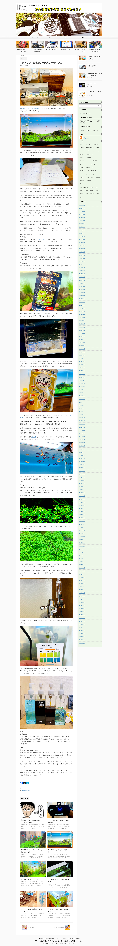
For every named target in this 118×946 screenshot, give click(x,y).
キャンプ (82, 157)
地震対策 (82, 180)
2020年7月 (82, 433)
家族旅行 (89, 180)
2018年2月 (82, 524)
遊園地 (81, 193)
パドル (81, 167)
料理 (97, 187)
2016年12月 (82, 568)
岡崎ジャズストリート (85, 183)
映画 (81, 190)
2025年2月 (82, 261)
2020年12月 (82, 417)
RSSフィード (86, 138)
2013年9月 (82, 624)
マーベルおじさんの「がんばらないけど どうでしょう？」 (59, 941)
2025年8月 (82, 242)
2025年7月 (82, 245)
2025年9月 (82, 239)
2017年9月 (82, 539)
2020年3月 (82, 446)
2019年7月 (82, 471)
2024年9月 (82, 277)
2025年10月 (82, 236)
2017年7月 (82, 546)
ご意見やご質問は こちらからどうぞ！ (89, 130)
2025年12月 (82, 230)
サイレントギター (84, 160)
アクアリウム (24, 788)
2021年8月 (82, 392)
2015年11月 (82, 596)
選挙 (87, 193)
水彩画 (86, 190)
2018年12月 (82, 492)
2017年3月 (82, 558)
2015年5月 (82, 605)
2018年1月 (82, 527)
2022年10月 (82, 349)
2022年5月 (82, 364)
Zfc (84, 151)
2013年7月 (82, 627)
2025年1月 (82, 264)
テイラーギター (83, 164)
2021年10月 (82, 386)
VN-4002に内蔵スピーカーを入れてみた (22, 50)
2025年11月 (82, 233)
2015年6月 (82, 602)
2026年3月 (82, 220)
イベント (88, 154)
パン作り (88, 167)
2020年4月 (82, 442)
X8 (80, 151)
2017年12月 (82, 530)
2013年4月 (82, 633)
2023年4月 (82, 330)
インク (94, 154)
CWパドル (96, 144)
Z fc (89, 151)
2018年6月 (82, 511)
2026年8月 (82, 205)
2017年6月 (82, 549)
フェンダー (82, 170)
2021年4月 (82, 405)
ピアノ (67, 37)
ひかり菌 (33, 437)
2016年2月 (82, 586)
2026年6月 (82, 211)
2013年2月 (82, 640)
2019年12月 (82, 455)
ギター (50, 37)
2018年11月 (82, 496)
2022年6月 (82, 361)
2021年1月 (81, 414)
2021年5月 (82, 402)
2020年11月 (82, 421)
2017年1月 (81, 564)
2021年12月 (82, 380)
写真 (83, 37)
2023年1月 (82, 339)
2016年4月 (82, 580)
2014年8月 (82, 611)
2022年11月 (82, 345)
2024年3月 (82, 295)
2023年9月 (82, 314)
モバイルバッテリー (90, 174)
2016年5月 (82, 577)
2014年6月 (82, 618)
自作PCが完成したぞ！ (66, 49)
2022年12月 (82, 342)
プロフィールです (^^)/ (86, 113)
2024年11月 (82, 270)
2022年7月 (82, 358)
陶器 (98, 193)
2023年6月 (82, 324)
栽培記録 (28, 790)
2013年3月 (82, 636)
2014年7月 (82, 615)
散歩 (92, 187)
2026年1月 (82, 227)
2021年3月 (82, 408)
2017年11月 (82, 533)
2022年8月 (82, 355)
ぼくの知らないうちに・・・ (29, 879)
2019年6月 (82, 474)
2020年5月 (82, 439)
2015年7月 (82, 599)
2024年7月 (82, 283)
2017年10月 (82, 536)
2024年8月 (82, 280)
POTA (97, 147)
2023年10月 (82, 311)
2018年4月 (82, 518)
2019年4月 (82, 480)
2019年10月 (82, 461)
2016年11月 (82, 571)
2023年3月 (82, 333)
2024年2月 (82, 299)
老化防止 (98, 190)
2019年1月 (82, 489)
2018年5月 (82, 514)
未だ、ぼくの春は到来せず (52, 49)
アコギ (81, 154)
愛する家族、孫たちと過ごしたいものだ (95, 50)
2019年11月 (82, 458)
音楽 (81, 197)
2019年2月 (82, 486)
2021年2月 (82, 411)
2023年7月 (82, 320)
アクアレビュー (43, 239)
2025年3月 (82, 258)
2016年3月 (82, 583)
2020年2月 (82, 449)
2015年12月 (82, 593)
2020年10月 (82, 424)
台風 (92, 177)
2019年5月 (82, 477)
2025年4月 (82, 255)
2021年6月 (82, 399)
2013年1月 (82, 643)
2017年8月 (82, 543)
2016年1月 (82, 589)
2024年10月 (82, 274)
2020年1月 (82, 452)
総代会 (91, 190)
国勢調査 (98, 177)
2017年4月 (82, 555)
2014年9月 (82, 608)
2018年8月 (82, 505)
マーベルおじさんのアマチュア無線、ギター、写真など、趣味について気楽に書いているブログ (59, 938)
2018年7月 (82, 508)
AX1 (90, 144)
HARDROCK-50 (90, 147)
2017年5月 (82, 552)
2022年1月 (82, 377)
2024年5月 (82, 289)
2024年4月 (82, 292)
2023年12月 (82, 305)
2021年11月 (82, 383)
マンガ (81, 174)
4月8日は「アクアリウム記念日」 (31, 108)
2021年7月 (82, 396)
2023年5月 (82, 327)
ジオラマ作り (94, 160)
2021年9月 (82, 389)
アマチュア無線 (35, 37)
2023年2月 (82, 336)
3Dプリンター (83, 144)
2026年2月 (82, 223)
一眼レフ (82, 177)
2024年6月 (82, 286)
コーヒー (89, 157)
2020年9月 (82, 427)
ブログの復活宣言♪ (92, 65)
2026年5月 (82, 214)
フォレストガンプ (92, 170)
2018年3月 (82, 521)
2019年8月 (82, 467)
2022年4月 (82, 367)
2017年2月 (82, 561)
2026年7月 (82, 208)
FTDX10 (82, 147)
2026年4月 (82, 217)
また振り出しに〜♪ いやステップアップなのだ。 (80, 50)
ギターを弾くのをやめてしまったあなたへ (37, 50)
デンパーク (92, 164)
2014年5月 (82, 621)
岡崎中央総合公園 (84, 187)
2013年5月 (82, 630)
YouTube (23, 790)
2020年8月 (82, 430)
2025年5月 (82, 252)
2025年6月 (82, 248)
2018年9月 (82, 502)
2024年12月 (82, 267)
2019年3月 (82, 483)
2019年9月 (82, 464)
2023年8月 (82, 317)
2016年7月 (82, 574)
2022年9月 (82, 352)
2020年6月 (82, 436)
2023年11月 (82, 308)
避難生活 (92, 193)
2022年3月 (82, 370)
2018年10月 (82, 499)
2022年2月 (82, 374)
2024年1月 (82, 302)
